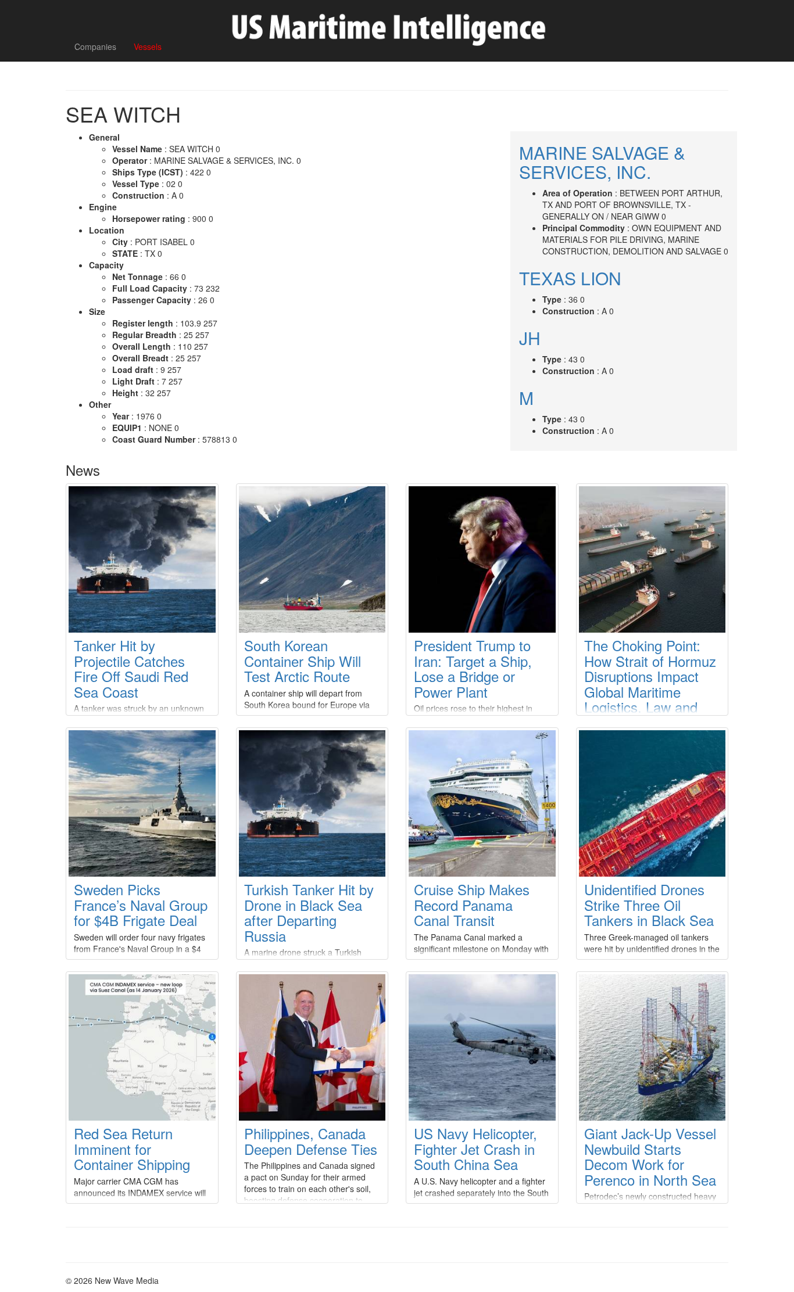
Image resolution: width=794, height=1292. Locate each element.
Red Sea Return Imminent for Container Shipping (132, 1148)
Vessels (148, 46)
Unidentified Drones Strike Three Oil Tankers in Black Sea (649, 904)
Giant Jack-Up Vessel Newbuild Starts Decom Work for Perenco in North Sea (650, 1156)
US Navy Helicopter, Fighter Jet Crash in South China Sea (475, 1148)
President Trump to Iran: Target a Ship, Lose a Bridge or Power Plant (473, 668)
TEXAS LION (570, 277)
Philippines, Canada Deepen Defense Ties (310, 1140)
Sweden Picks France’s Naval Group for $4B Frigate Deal (141, 904)
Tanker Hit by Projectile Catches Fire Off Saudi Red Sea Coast (131, 668)
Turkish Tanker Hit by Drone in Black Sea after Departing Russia (309, 912)
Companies (95, 46)
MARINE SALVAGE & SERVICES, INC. (602, 162)
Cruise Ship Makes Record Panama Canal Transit (472, 904)
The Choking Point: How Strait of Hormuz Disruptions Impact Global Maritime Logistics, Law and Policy (650, 683)
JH (530, 337)
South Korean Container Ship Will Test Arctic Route (302, 660)
